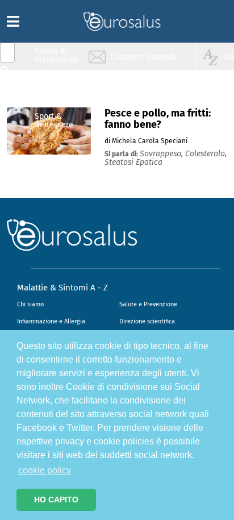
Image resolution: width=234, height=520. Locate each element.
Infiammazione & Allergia (60, 77)
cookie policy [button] (44, 470)
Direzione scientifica (147, 321)
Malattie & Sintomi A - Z (62, 287)
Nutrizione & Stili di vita (57, 98)
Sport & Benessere (54, 120)
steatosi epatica (133, 162)
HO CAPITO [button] (56, 499)
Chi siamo (30, 304)
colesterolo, (206, 154)
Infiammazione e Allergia (51, 321)
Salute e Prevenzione (148, 304)
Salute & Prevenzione (57, 55)
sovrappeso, (162, 154)
